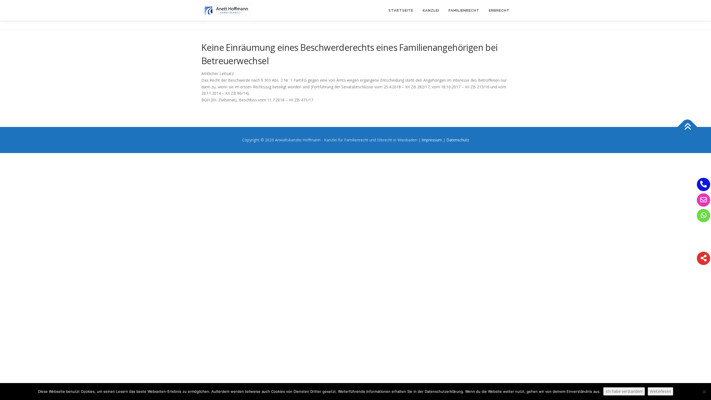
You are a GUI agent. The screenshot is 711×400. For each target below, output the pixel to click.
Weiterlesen (660, 391)
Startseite (401, 10)
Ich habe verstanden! (624, 391)
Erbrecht (499, 10)
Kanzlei (431, 10)
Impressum (432, 139)
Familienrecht (464, 10)
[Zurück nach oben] (687, 127)
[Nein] (704, 391)
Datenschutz (457, 139)
